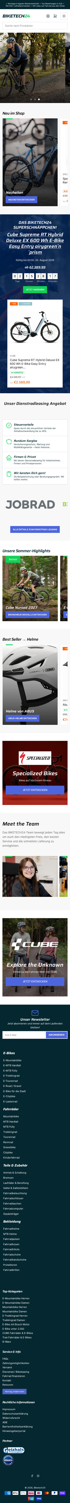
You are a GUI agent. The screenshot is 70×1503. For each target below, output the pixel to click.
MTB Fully (9, 1126)
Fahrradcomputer (13, 1208)
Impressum (8, 1409)
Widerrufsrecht (11, 1417)
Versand (7, 1367)
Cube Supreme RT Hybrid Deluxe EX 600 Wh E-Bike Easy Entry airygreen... (34, 363)
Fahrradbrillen (11, 1269)
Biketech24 (39, 1487)
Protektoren (10, 1264)
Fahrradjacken (11, 1239)
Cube (13, 355)
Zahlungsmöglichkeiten (15, 1363)
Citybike (8, 1152)
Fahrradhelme (11, 1228)
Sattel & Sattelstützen (15, 1188)
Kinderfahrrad (11, 1157)
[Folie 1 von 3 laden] (31, 99)
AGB (4, 1422)
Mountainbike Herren (14, 1307)
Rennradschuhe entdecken (35, 76)
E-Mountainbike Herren (15, 1298)
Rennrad (8, 1142)
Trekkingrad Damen (13, 1320)
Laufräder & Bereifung (16, 1182)
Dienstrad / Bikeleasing (15, 1371)
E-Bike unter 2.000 (13, 1328)
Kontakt (6, 1380)
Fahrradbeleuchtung (15, 1193)
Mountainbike (11, 1116)
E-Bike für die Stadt (14, 1091)
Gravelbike (9, 1147)
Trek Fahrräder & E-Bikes (17, 1337)
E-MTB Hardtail (12, 1065)
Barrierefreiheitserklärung (17, 1426)
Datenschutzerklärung (15, 1413)
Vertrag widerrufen (14, 1391)
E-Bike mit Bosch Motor (16, 1324)
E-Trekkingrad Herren (15, 1315)
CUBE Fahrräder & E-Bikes (17, 1333)
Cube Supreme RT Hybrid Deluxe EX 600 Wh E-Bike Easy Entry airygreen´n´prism (35, 243)
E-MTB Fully (10, 1070)
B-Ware (6, 1341)
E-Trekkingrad (11, 1075)
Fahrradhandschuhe (14, 1259)
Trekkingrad (10, 1131)
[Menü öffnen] (64, 16)
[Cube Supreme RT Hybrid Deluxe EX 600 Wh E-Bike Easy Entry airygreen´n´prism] (35, 327)
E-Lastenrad (10, 1101)
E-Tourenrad (10, 1080)
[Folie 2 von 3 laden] (35, 99)
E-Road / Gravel (12, 1086)
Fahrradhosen (11, 1244)
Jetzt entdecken (35, 790)
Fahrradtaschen (12, 1203)
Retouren (7, 1384)
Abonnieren (56, 1034)
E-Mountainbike (12, 1060)
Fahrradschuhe (12, 1254)
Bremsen (8, 1177)
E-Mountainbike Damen (15, 1302)
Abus (65, 700)
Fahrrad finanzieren (13, 1376)
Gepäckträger (11, 1213)
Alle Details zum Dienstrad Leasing (35, 529)
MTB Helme (10, 1233)
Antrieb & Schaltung (14, 1172)
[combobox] (35, 25)
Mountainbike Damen (14, 1311)
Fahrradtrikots (11, 1249)
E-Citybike (9, 1096)
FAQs (5, 1358)
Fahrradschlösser (13, 1198)
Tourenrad (9, 1137)
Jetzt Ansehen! (35, 289)
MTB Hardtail (10, 1121)
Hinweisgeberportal (13, 1431)
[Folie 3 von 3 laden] (39, 99)
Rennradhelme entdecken (35, 67)
